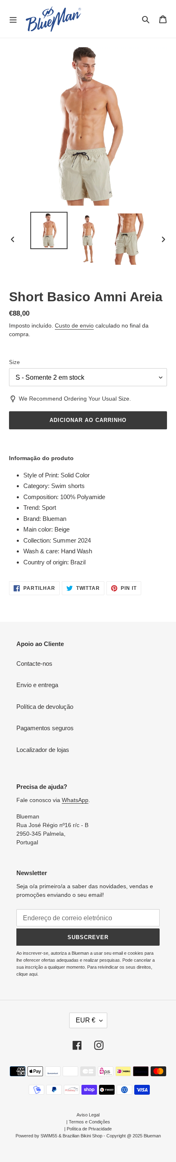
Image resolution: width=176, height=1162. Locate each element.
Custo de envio (74, 325)
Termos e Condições (89, 1121)
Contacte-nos (34, 663)
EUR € (85, 1020)
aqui (33, 974)
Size (14, 362)
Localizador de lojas (42, 749)
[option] (49, 230)
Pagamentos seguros (45, 727)
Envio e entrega (37, 684)
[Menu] (13, 19)
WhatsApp (75, 800)
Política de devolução (44, 706)
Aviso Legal (88, 1114)
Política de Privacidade (89, 1128)
